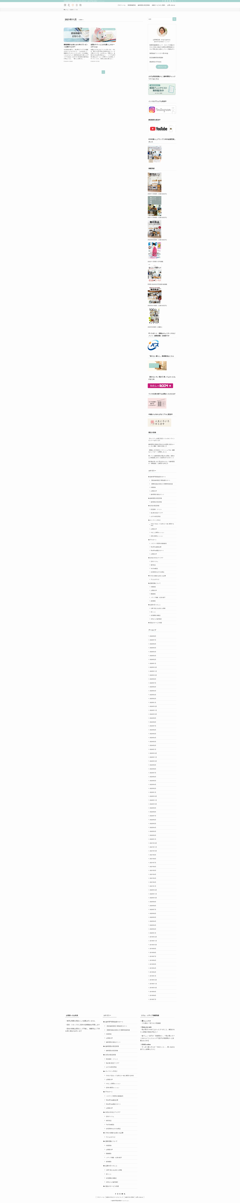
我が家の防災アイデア (157, 513)
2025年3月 (153, 695)
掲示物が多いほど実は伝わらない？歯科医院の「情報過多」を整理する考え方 (161, 462)
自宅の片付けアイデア (156, 558)
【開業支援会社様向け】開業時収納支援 (162, 484)
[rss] (172, 1)
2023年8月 (153, 769)
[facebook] (163, 1)
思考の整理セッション (157, 536)
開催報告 (153, 594)
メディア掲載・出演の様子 (158, 597)
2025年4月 (153, 691)
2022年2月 (153, 835)
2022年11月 (153, 800)
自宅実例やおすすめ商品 (157, 572)
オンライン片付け (155, 520)
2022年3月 (153, 831)
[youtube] (170, 1)
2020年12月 (153, 890)
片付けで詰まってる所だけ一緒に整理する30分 (162, 524)
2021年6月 (153, 866)
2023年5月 (153, 780)
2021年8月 (153, 859)
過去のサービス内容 (156, 623)
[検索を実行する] (174, 19)
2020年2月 (153, 929)
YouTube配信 (154, 568)
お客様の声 (154, 491)
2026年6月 (153, 644)
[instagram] (165, 1)
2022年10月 (153, 804)
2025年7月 (153, 683)
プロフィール (162, 67)
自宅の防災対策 (154, 506)
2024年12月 (153, 706)
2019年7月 (153, 956)
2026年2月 (153, 659)
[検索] (175, 1)
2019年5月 (153, 964)
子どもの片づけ (155, 579)
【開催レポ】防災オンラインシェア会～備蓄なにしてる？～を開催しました (161, 451)
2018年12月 (153, 980)
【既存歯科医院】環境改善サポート (160, 480)
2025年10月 (153, 675)
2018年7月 (153, 999)
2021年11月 (153, 847)
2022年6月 (153, 820)
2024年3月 (153, 741)
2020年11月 (153, 894)
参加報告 (153, 601)
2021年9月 (153, 855)
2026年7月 (153, 640)
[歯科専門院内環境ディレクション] (73, 5)
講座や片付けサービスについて (114, 1197)
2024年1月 (153, 749)
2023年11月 (153, 757)
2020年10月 (153, 898)
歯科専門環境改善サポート (158, 477)
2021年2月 (153, 882)
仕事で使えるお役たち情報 (158, 608)
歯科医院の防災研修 (156, 502)
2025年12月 (153, 667)
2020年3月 (153, 925)
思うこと (153, 612)
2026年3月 (153, 655)
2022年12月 (153, 796)
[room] (167, 1)
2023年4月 (153, 784)
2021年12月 (153, 843)
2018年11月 (153, 984)
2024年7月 (153, 726)
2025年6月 (153, 687)
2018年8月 (153, 995)
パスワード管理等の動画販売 (159, 543)
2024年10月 (153, 714)
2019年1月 (153, 976)
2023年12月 (153, 753)
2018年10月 (153, 987)
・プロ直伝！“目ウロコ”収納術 (150, 1023)
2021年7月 (153, 862)
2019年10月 (153, 945)
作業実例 (153, 487)
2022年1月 (153, 839)
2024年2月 (153, 745)
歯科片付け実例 (129, 1197)
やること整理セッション (157, 532)
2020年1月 (153, 933)
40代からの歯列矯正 (156, 619)
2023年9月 (153, 765)
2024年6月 (153, 730)
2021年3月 (153, 878)
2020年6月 (153, 913)
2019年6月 (153, 960)
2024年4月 (153, 737)
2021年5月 (153, 870)
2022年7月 (153, 816)
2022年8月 (153, 812)
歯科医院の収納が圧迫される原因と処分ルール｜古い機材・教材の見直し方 (161, 445)
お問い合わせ (139, 1197)
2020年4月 (153, 921)
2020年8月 (153, 905)
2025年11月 (153, 671)
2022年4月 (153, 827)
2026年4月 (153, 652)
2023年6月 (153, 777)
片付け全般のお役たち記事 (158, 576)
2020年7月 (153, 909)
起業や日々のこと (155, 605)
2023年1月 (153, 792)
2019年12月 (153, 937)
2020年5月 (153, 917)
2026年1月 (153, 663)
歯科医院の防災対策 (156, 498)
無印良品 (153, 565)
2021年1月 (153, 886)
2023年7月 (153, 773)
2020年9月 (153, 902)
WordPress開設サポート (157, 550)
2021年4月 (153, 874)
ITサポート (153, 540)
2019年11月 (153, 941)
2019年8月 (153, 952)
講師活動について (155, 583)
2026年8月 (153, 636)
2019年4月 (153, 968)
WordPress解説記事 (156, 547)
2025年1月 (153, 702)
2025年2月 (153, 698)
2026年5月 (153, 648)
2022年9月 (153, 808)
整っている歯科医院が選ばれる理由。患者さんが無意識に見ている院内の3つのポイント (161, 457)
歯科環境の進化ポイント (157, 494)
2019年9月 (153, 948)
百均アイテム (154, 561)
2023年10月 (153, 761)
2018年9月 (153, 991)
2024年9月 (153, 718)
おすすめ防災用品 (155, 516)
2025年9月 (153, 679)
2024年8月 (153, 722)
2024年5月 (153, 734)
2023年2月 (153, 788)
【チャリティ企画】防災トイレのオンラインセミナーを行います (161, 439)
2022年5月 (153, 823)
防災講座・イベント (156, 509)
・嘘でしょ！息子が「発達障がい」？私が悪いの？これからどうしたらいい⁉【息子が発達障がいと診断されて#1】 (157, 1038)
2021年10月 (153, 851)
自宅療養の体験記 (155, 615)
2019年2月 (153, 972)
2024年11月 (153, 710)
